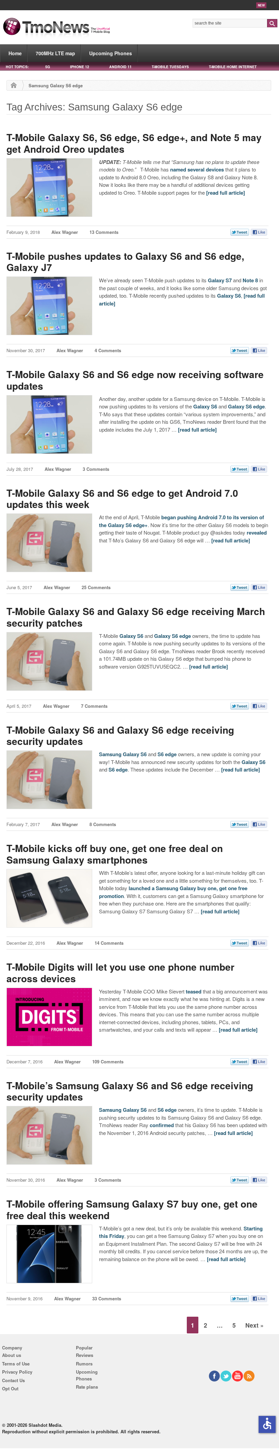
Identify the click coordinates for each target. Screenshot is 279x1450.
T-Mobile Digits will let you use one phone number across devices (120, 972)
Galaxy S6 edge (246, 406)
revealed (257, 532)
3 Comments (96, 469)
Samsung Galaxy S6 (123, 754)
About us (11, 1355)
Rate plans (87, 1387)
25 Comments (96, 587)
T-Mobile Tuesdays (170, 66)
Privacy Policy (17, 1372)
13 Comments (103, 232)
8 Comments (102, 824)
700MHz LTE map (55, 53)
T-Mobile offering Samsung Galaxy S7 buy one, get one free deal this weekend (132, 1209)
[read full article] (225, 192)
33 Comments (106, 1298)
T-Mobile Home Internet (233, 66)
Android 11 (120, 66)
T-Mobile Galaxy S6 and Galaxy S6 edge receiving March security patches (135, 617)
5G (47, 66)
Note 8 (250, 280)
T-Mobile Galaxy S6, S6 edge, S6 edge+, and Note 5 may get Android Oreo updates (134, 143)
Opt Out (10, 1388)
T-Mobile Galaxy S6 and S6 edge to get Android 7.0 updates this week (122, 498)
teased (193, 991)
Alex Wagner (64, 232)
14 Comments (109, 943)
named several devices (197, 169)
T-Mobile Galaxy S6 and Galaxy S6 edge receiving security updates (120, 735)
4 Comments (108, 350)
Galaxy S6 (229, 295)
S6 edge (167, 754)
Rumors (84, 1363)
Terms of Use (16, 1363)
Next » (254, 1325)
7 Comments (94, 706)
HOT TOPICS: (17, 66)
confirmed (162, 1125)
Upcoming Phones (110, 53)
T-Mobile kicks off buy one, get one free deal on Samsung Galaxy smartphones (114, 854)
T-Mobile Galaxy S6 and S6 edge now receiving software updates (135, 380)
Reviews (84, 1355)
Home (15, 53)
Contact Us (13, 1380)
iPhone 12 (79, 66)
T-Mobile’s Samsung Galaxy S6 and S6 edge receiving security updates (129, 1091)
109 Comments (108, 1061)
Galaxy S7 (220, 280)
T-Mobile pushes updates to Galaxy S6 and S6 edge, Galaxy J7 (125, 261)
